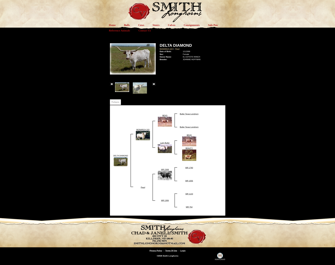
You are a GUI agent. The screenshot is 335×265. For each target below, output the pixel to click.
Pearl (177, 49)
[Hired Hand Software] (220, 256)
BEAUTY (189, 148)
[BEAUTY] (189, 155)
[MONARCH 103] (143, 135)
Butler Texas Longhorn (189, 114)
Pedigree (115, 102)
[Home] (167, 10)
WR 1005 (189, 181)
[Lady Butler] (165, 148)
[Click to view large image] (133, 59)
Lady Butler (165, 143)
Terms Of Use (171, 251)
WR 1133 (189, 194)
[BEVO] (165, 121)
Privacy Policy (156, 251)
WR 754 (189, 207)
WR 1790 (189, 168)
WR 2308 (165, 170)
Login (183, 251)
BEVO (164, 115)
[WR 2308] (165, 175)
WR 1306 (165, 200)
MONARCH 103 (166, 49)
